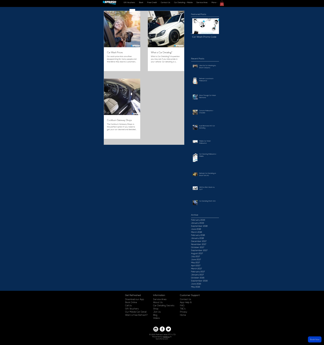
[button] (222, 3)
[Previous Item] (195, 26)
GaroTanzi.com (162, 339)
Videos (156, 318)
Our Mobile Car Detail (135, 312)
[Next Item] (215, 26)
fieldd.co (166, 337)
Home (183, 315)
